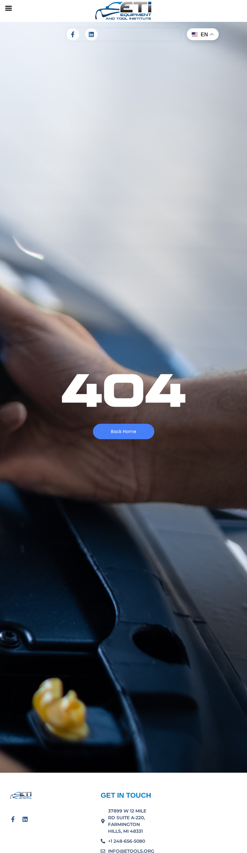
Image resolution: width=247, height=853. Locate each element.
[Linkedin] (91, 34)
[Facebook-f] (73, 34)
